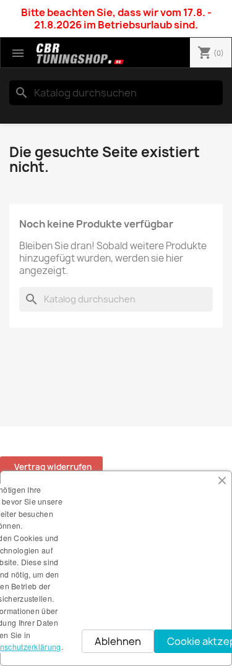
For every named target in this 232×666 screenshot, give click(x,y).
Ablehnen (118, 641)
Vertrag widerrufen (53, 466)
